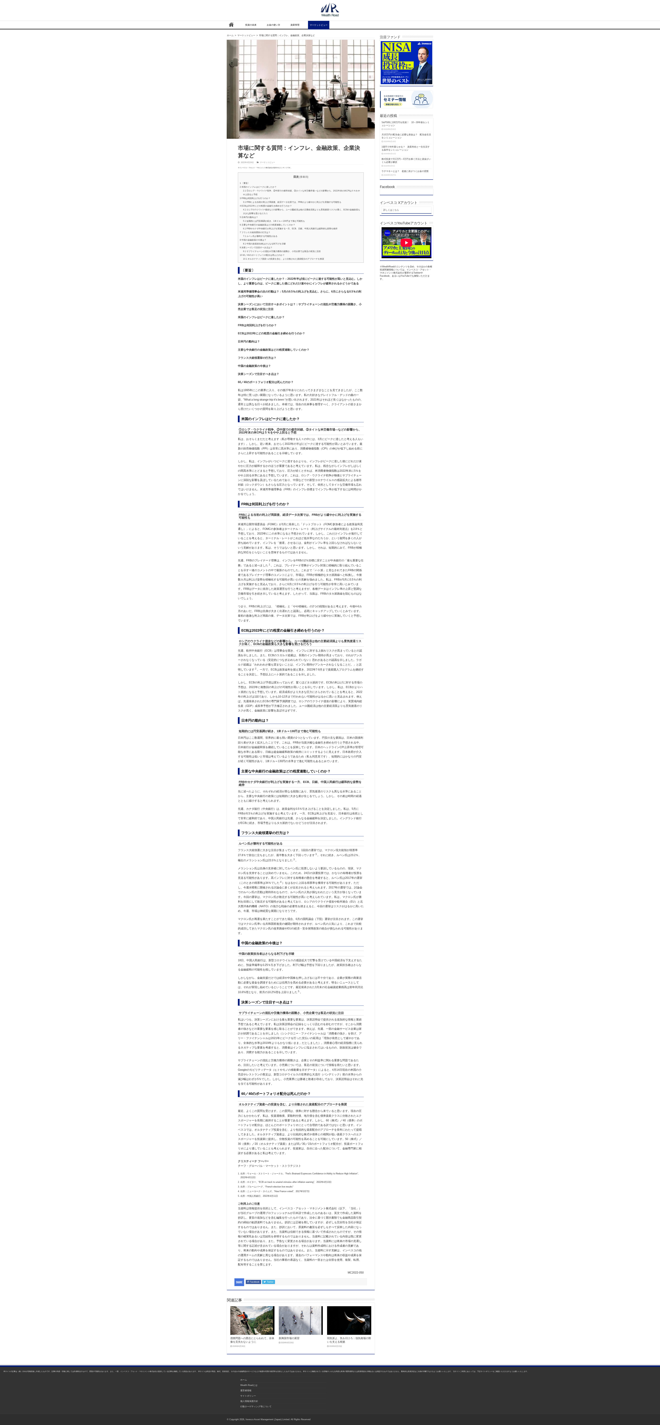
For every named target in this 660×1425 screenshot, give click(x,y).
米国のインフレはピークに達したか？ (258, 187)
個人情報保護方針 (249, 1401)
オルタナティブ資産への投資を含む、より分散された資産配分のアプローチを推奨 (283, 259)
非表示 (303, 176)
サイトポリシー (248, 1396)
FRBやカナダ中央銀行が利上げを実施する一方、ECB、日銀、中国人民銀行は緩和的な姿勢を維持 (290, 228)
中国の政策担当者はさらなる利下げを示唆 (264, 244)
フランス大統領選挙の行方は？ (255, 232)
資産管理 (294, 25)
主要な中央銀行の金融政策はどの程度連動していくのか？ (267, 225)
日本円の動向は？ (249, 217)
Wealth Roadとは (248, 1385)
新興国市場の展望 (289, 1338)
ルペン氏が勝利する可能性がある (260, 236)
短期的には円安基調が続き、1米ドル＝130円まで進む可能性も (274, 221)
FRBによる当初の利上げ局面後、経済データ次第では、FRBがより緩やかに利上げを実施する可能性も (292, 202)
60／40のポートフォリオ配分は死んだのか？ (262, 255)
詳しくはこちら (391, 210)
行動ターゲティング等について (256, 1406)
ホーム (231, 24)
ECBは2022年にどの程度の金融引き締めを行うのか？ (266, 206)
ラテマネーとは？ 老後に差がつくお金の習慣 (405, 171)
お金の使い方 (273, 25)
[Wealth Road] (330, 9)
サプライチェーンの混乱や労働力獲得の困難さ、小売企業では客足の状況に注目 (282, 251)
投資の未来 (250, 25)
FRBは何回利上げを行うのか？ (255, 198)
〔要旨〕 (245, 183)
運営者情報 (245, 1390)
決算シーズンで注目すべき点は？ (256, 247)
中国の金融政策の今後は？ (253, 240)
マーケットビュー (319, 25)
